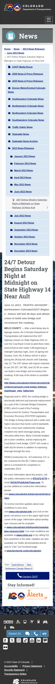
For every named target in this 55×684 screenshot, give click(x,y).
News (17, 49)
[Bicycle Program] (18, 622)
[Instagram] (18, 640)
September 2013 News (26, 230)
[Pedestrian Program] (5, 627)
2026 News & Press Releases (27, 74)
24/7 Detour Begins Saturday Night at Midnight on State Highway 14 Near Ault (29, 204)
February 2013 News (25, 163)
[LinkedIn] (38, 640)
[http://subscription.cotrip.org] (27, 594)
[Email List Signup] (45, 640)
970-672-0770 (40, 478)
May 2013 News (22, 184)
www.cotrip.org (24, 535)
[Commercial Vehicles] (12, 627)
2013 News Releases (34, 49)
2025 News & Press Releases (27, 81)
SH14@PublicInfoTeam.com (25, 482)
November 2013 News (26, 244)
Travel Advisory (17, 565)
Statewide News (20, 134)
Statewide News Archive (25, 141)
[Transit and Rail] (25, 622)
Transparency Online (15, 674)
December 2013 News (25, 251)
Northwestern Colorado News (28, 106)
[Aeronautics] (31, 622)
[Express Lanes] (8, 622)
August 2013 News (24, 223)
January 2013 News (24, 156)
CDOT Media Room (22, 67)
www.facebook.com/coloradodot (24, 551)
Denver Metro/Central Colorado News (26, 90)
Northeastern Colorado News (27, 113)
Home (7, 49)
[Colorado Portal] (25, 680)
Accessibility (11, 666)
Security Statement (14, 670)
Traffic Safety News (22, 127)
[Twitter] (12, 640)
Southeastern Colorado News (28, 99)
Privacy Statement (32, 666)
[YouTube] (32, 640)
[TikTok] (25, 640)
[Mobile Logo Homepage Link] (27, 7)
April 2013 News (22, 177)
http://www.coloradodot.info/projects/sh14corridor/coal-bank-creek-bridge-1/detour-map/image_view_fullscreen (27, 387)
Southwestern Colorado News (28, 120)
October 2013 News (24, 237)
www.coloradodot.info (20, 511)
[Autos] (45, 622)
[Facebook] (5, 640)
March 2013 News (23, 170)
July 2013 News (22, 216)
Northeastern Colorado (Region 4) (18, 568)
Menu (50, 20)
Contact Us (14, 633)
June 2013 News (15, 53)
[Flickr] (5, 647)
